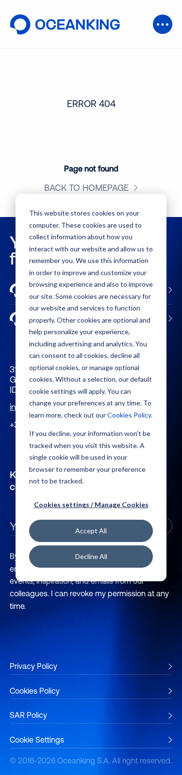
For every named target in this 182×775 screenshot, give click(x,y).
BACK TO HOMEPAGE (86, 188)
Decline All (91, 556)
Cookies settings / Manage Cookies (91, 504)
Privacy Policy (33, 666)
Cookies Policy (129, 414)
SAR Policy (28, 715)
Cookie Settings (37, 739)
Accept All (91, 531)
